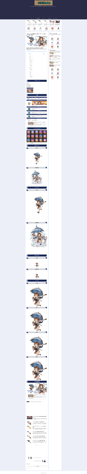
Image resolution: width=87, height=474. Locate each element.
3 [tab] (44, 26)
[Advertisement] (43, 12)
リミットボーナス (31, 58)
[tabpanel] (29, 23)
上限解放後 (31, 65)
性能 (29, 57)
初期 (30, 64)
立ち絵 (31, 72)
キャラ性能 (31, 401)
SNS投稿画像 (31, 76)
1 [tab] (42, 26)
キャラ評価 (34, 401)
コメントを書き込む (36, 466)
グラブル (28, 401)
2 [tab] (43, 26)
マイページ (30, 63)
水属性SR (40, 401)
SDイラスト (30, 67)
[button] (60, 35)
